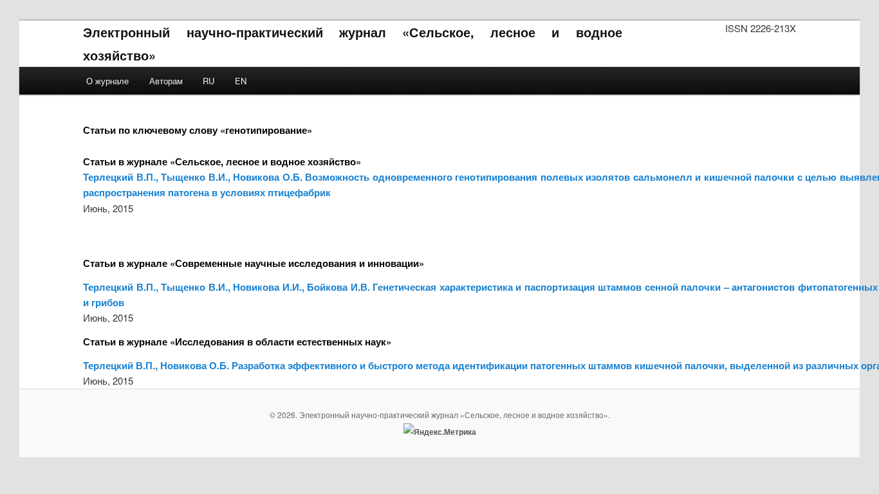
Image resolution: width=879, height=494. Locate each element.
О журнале (107, 81)
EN (240, 81)
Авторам (166, 81)
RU (208, 81)
